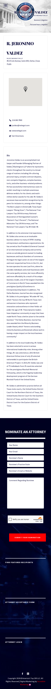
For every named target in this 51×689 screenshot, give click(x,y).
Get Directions (18, 136)
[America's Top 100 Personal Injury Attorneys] (25, 11)
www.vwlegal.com (19, 130)
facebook (22, 674)
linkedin (28, 674)
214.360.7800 (17, 120)
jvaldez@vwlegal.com (21, 125)
